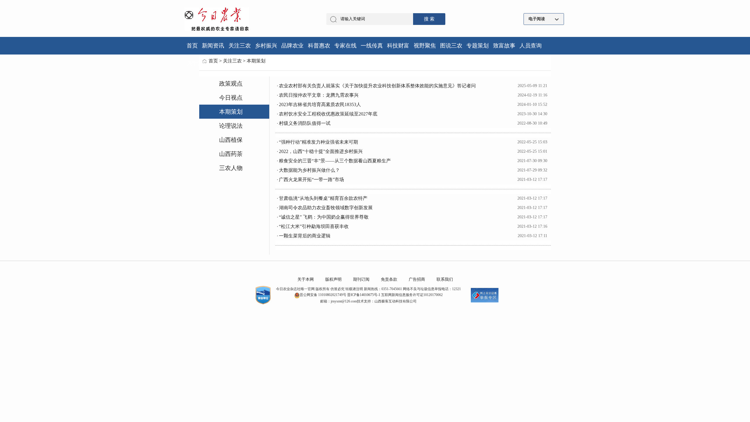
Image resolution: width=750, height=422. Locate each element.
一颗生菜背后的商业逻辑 (304, 235)
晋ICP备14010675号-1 (363, 295)
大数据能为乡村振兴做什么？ (309, 170)
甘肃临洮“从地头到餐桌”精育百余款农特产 (323, 198)
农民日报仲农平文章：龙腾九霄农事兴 (319, 95)
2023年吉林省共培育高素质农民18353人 (320, 104)
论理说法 (231, 125)
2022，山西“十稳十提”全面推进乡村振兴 (321, 151)
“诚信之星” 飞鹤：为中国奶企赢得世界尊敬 (324, 217)
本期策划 (256, 60)
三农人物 (231, 168)
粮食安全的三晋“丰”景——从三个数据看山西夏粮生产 (335, 160)
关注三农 (232, 60)
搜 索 (429, 18)
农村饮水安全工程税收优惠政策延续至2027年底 (328, 113)
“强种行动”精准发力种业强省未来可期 (318, 141)
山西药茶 (231, 154)
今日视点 (231, 97)
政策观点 (231, 83)
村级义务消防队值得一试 (304, 123)
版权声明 (333, 279)
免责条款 (389, 279)
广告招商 (417, 279)
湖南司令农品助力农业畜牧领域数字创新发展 (326, 207)
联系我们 (445, 279)
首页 (213, 60)
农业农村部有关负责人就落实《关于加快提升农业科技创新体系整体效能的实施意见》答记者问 (377, 85)
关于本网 (305, 279)
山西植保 (231, 140)
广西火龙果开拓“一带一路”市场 (311, 179)
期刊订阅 (361, 279)
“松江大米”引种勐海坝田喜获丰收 (314, 226)
